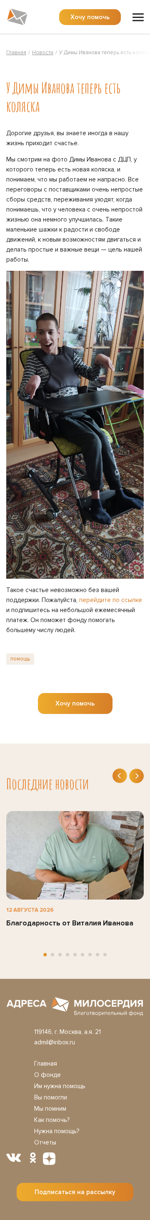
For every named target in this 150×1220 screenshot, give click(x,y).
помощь (20, 658)
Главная (45, 1063)
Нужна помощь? (56, 1131)
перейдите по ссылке (110, 600)
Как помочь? (52, 1120)
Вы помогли (50, 1097)
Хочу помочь (90, 17)
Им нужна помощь (59, 1086)
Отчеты (45, 1142)
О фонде (47, 1075)
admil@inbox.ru (54, 1042)
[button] (45, 954)
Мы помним (50, 1108)
